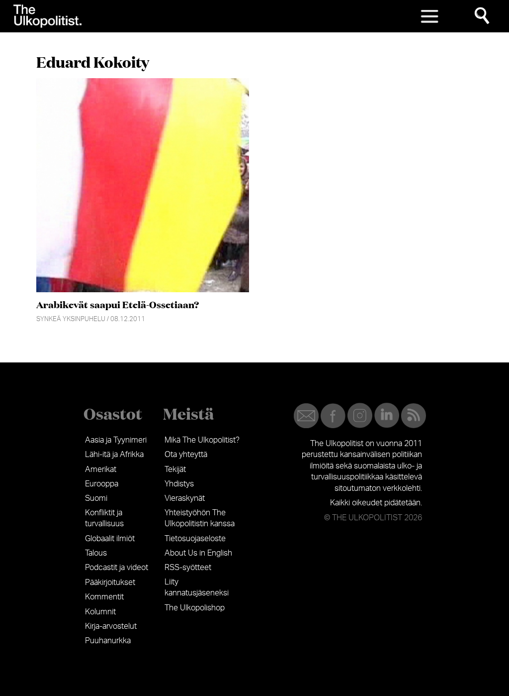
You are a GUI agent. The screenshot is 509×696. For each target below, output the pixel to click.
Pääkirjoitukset (110, 582)
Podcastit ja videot (116, 568)
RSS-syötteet (188, 568)
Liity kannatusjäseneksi (197, 587)
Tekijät (175, 469)
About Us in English (198, 553)
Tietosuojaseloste (195, 539)
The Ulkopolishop (195, 608)
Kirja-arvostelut (111, 626)
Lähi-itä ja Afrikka (114, 455)
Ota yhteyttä (186, 455)
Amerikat (100, 469)
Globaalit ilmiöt (110, 539)
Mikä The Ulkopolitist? (202, 440)
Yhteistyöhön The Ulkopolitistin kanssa (200, 518)
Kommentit (104, 597)
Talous (96, 553)
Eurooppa (101, 484)
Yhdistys (179, 484)
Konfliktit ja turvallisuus (104, 518)
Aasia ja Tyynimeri (116, 440)
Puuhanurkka (108, 641)
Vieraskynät (185, 498)
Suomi (96, 498)
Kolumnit (100, 612)
